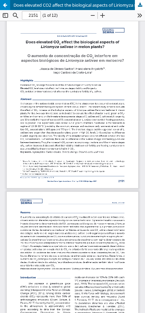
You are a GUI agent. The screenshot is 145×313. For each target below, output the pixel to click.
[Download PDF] (140, 5)
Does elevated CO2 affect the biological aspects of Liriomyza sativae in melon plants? (79, 5)
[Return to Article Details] (5, 5)
